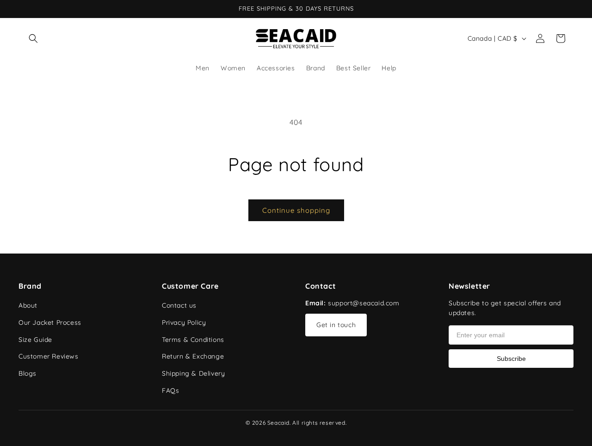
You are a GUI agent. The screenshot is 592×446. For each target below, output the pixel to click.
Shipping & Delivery (193, 373)
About (27, 305)
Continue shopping (296, 210)
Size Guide (35, 339)
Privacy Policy (184, 322)
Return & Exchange (193, 356)
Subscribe (511, 358)
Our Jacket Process (49, 322)
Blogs (27, 373)
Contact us (179, 305)
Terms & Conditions (193, 339)
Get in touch (336, 325)
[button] (33, 38)
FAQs (170, 390)
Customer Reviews (48, 356)
